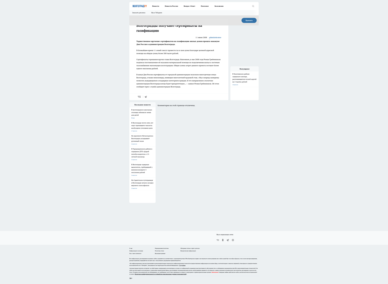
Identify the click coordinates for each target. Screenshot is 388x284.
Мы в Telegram (156, 13)
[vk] (139, 96)
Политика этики (159, 251)
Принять (249, 20)
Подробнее (182, 265)
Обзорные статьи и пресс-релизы (190, 248)
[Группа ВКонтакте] (217, 240)
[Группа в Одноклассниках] (222, 240)
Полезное (205, 6)
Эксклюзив (218, 6)
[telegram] (146, 96)
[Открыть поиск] (253, 6)
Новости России (171, 6)
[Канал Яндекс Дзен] (232, 240)
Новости (155, 6)
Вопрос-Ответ (189, 6)
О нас (130, 248)
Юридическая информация (188, 251)
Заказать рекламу (138, 13)
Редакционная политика (162, 248)
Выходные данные (160, 253)
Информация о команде (136, 251)
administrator (215, 37)
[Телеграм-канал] (227, 240)
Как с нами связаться (135, 253)
